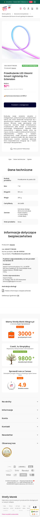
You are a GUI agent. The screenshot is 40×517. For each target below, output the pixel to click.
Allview (21, 510)
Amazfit (29, 510)
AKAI (28, 508)
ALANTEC (5, 510)
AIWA (24, 508)
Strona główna (6, 14)
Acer (24, 506)
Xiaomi (14, 68)
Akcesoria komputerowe (21, 14)
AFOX (11, 508)
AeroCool (5, 508)
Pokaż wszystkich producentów (10, 514)
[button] (32, 8)
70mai (10, 506)
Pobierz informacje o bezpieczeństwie (18, 291)
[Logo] (4, 8)
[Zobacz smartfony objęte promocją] (34, 2)
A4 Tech (18, 506)
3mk (4, 506)
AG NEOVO (18, 508)
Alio (13, 510)
